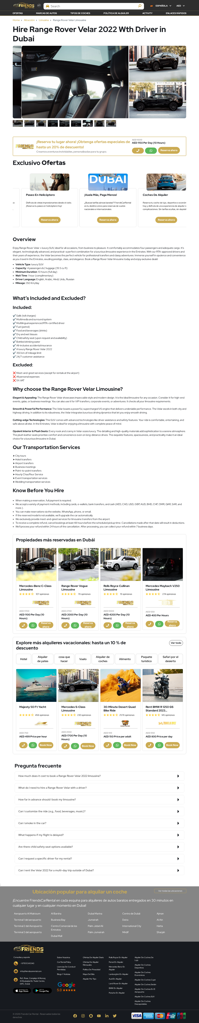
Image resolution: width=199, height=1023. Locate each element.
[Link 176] (163, 564)
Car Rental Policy (64, 962)
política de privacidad (91, 969)
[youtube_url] (100, 1015)
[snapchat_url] (92, 1015)
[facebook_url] (76, 1015)
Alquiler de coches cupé (145, 980)
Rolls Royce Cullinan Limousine (117, 587)
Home (16, 20)
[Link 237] (163, 685)
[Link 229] (78, 685)
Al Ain (160, 919)
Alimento (125, 659)
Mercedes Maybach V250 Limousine (163, 587)
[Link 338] (173, 968)
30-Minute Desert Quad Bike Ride (120, 708)
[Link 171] (120, 564)
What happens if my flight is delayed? (41, 835)
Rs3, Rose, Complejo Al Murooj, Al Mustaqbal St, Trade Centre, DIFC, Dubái (33, 981)
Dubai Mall (56, 936)
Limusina (44, 20)
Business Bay (58, 919)
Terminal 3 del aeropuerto (28, 932)
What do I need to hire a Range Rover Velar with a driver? (52, 787)
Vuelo (83, 659)
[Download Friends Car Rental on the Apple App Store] (22, 990)
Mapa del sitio (89, 974)
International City (131, 926)
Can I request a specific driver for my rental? (45, 858)
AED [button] (178, 5)
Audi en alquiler (115, 979)
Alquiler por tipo (89, 979)
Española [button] (161, 5)
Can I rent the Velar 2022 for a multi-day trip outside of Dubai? (56, 870)
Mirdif (125, 932)
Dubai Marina (95, 913)
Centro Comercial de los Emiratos (64, 927)
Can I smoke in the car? (32, 823)
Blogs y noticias (63, 974)
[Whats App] (151, 151)
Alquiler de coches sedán (145, 984)
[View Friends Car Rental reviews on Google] (81, 986)
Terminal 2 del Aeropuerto (28, 926)
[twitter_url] (115, 1015)
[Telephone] (138, 151)
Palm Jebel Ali (95, 926)
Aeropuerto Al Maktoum (27, 913)
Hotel (23, 659)
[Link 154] (25, 146)
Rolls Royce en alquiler (118, 957)
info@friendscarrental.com (31, 971)
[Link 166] (78, 564)
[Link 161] (36, 564)
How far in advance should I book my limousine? (47, 799)
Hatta (160, 926)
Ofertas (18, 13)
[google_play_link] (42, 990)
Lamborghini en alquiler (118, 974)
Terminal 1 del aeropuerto (27, 919)
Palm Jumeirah (96, 932)
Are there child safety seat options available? (45, 846)
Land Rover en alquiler (118, 983)
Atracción (29, 20)
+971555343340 (27, 963)
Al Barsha (56, 913)
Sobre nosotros (63, 957)
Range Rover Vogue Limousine (74, 587)
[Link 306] (28, 948)
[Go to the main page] (24, 5)
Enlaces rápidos (176, 13)
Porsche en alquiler (117, 993)
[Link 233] (120, 685)
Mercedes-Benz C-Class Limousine (35, 587)
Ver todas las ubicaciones (170, 890)
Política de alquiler (116, 13)
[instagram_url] (84, 1015)
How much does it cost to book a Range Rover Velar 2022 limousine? (59, 776)
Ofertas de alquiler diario (93, 957)
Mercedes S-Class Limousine (73, 708)
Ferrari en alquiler (116, 962)
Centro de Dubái (131, 913)
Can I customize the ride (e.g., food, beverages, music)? (52, 811)
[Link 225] (36, 685)
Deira (125, 919)
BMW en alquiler (116, 988)
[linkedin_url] (107, 1015)
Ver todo (176, 643)
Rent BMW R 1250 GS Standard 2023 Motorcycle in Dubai (159, 708)
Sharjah (161, 932)
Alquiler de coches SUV (145, 996)
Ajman (160, 913)
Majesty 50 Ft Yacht (32, 707)
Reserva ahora (168, 150)
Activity (147, 13)
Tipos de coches (80, 13)
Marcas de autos (46, 13)
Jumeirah (93, 919)
